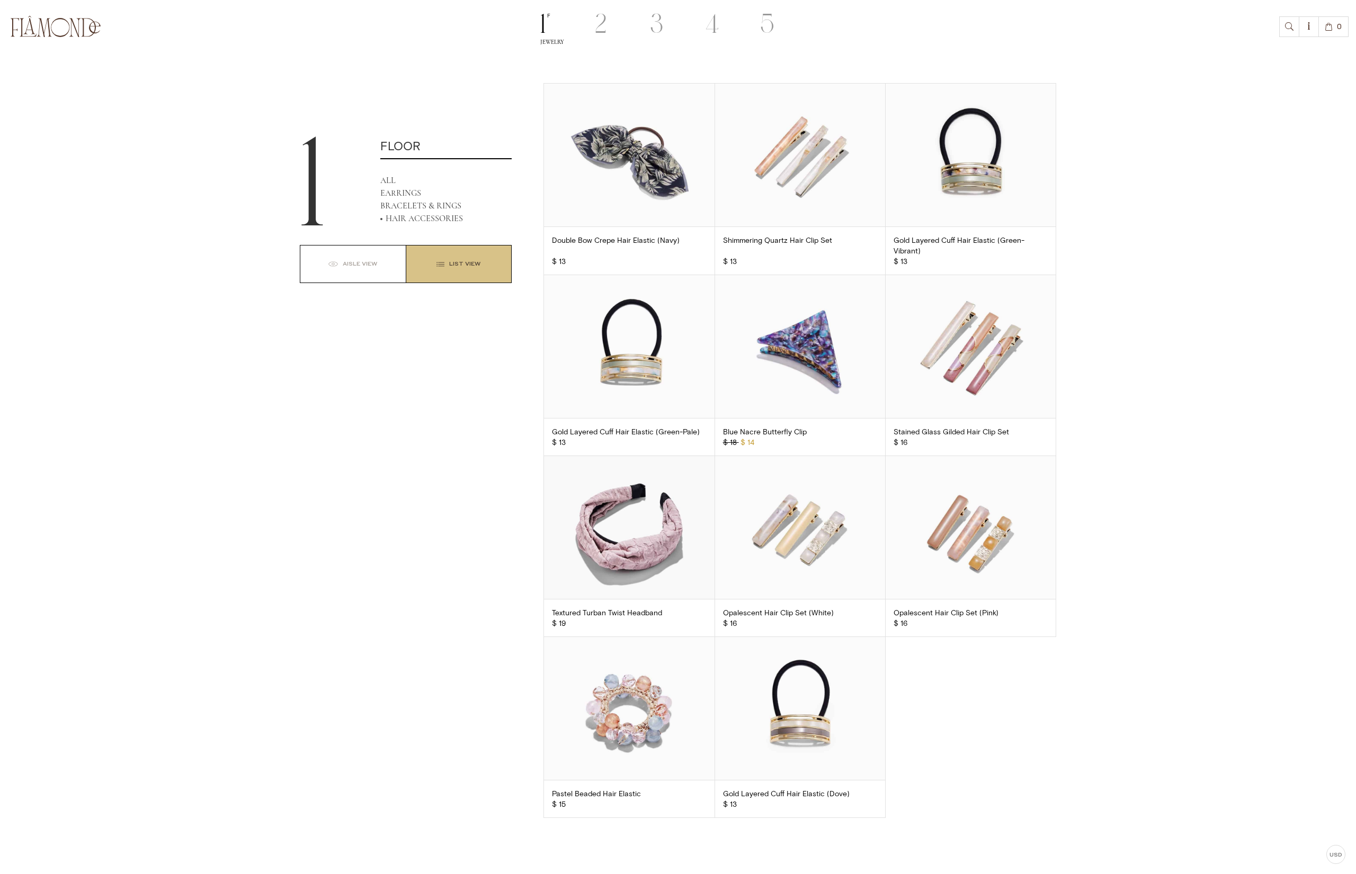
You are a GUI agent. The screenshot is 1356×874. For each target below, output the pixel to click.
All (388, 180)
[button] (1289, 27)
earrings (400, 193)
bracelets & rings (420, 206)
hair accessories (424, 218)
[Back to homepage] (56, 26)
